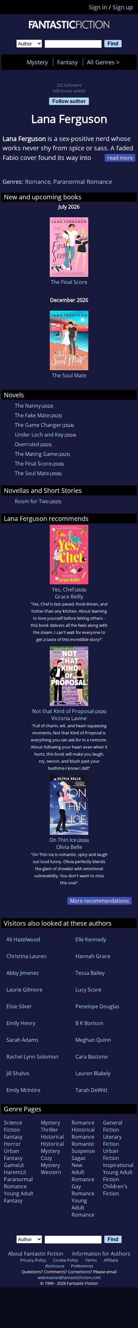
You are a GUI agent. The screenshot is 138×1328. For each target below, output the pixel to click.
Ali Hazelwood (23, 939)
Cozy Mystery (50, 1161)
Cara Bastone (91, 1056)
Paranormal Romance (82, 181)
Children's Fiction (115, 1190)
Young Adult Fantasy (18, 1197)
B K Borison (89, 1023)
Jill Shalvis (18, 1073)
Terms (91, 1260)
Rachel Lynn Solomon (32, 1056)
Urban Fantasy (13, 1154)
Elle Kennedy (90, 939)
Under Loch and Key (39, 434)
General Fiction (112, 1126)
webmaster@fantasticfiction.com (69, 1277)
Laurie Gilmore (24, 989)
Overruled (27, 444)
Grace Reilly (69, 596)
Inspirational (118, 1165)
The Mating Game (36, 453)
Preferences (82, 1266)
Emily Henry (20, 1023)
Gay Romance (83, 1190)
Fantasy (67, 62)
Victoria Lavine (69, 718)
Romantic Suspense (83, 1147)
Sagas (79, 1158)
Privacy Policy (33, 1260)
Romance (37, 181)
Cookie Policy (65, 1260)
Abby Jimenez (22, 972)
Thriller (49, 1129)
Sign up (123, 7)
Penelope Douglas (97, 1006)
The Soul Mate (69, 375)
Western (51, 1172)
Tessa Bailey (90, 972)
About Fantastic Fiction (35, 1253)
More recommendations (99, 900)
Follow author (69, 101)
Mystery (37, 62)
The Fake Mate (32, 415)
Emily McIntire (23, 1090)
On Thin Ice (62, 839)
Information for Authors (101, 1253)
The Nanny (28, 405)
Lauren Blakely (92, 1073)
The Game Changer (38, 425)
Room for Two (32, 501)
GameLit (14, 1165)
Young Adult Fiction (118, 1176)
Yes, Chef (63, 589)
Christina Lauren (26, 956)
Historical (52, 1136)
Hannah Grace (92, 956)
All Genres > (105, 62)
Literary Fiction (112, 1140)
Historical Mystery (52, 1147)
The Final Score (69, 282)
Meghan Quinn (93, 1039)
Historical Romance (83, 1133)
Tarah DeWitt (91, 1090)
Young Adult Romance (83, 1207)
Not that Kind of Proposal (63, 711)
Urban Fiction (111, 1154)
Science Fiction (13, 1126)
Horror (12, 1143)
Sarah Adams (22, 1039)
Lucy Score (88, 989)
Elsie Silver (19, 1006)
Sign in (98, 7)
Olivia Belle (69, 847)
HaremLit (15, 1172)
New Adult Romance (83, 1172)
